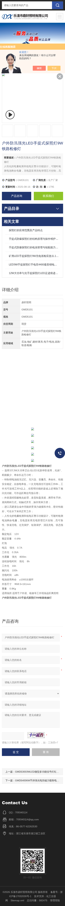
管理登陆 (55, 900)
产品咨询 (16, 195)
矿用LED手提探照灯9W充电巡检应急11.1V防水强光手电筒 (34, 255)
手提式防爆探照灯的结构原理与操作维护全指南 (34, 238)
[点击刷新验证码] (36, 735)
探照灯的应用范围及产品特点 (26, 230)
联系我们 (48, 195)
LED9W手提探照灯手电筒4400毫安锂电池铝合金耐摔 (34, 264)
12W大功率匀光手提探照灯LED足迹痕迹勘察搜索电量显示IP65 (34, 273)
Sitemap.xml (17, 900)
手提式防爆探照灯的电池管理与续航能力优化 (34, 247)
